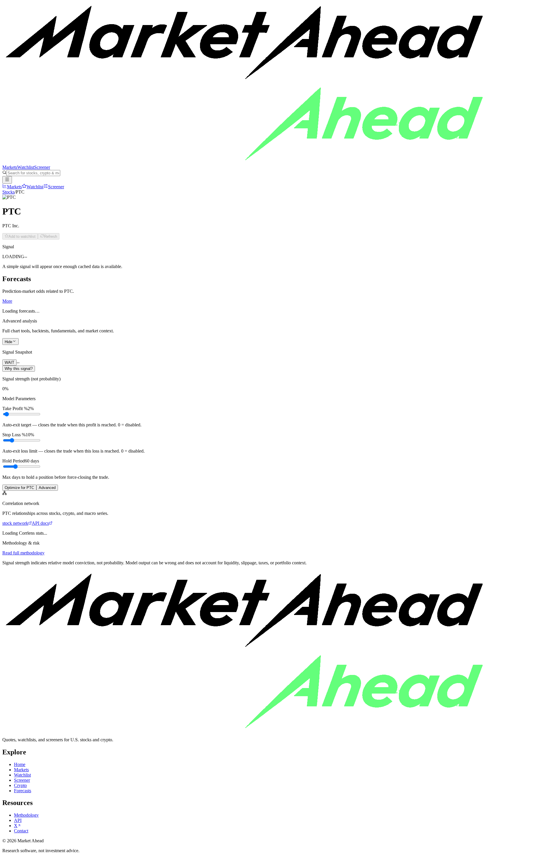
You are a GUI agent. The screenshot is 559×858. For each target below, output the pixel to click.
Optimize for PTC (19, 487)
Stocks (8, 191)
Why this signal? (19, 368)
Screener (42, 167)
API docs (40, 523)
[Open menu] (7, 180)
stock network (15, 523)
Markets (9, 167)
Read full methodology (23, 552)
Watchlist (25, 167)
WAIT (9, 362)
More (7, 301)
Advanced (47, 487)
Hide (8, 342)
